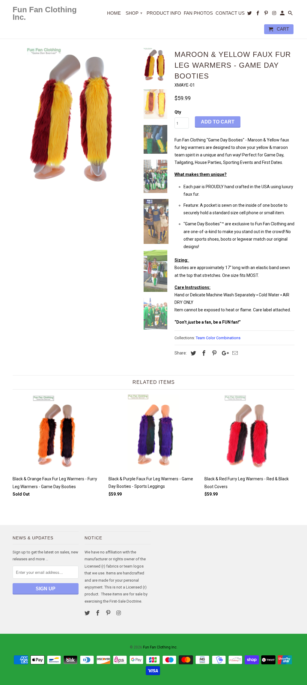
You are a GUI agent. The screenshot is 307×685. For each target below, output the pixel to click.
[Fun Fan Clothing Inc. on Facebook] (98, 613)
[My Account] (282, 14)
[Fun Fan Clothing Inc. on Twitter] (88, 613)
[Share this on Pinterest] (213, 353)
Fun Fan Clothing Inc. (160, 647)
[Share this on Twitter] (192, 353)
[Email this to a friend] (234, 353)
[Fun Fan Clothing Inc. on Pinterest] (109, 613)
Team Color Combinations (218, 338)
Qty (177, 112)
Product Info (164, 13)
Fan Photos (198, 13)
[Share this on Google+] (223, 353)
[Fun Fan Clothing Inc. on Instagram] (119, 613)
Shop (134, 13)
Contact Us (230, 13)
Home (114, 13)
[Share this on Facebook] (203, 353)
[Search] (291, 14)
